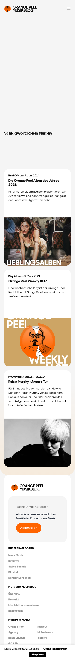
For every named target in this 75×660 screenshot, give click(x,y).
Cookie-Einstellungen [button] (55, 649)
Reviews (13, 561)
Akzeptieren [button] (37, 654)
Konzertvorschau (19, 578)
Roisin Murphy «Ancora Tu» (28, 381)
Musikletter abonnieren (23, 605)
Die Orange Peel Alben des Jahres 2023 (33, 182)
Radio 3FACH (16, 638)
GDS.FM (13, 643)
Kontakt (13, 599)
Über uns (14, 594)
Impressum (15, 611)
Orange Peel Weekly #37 (27, 281)
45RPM (42, 638)
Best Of (13, 175)
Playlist (12, 276)
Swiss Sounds (17, 566)
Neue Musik (15, 376)
